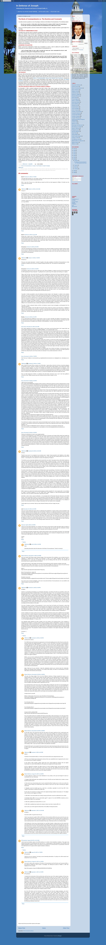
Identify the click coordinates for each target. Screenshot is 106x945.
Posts (74, 177)
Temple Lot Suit (75, 137)
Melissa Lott (74, 123)
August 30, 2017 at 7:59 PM (36, 852)
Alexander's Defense (76, 84)
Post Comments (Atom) (28, 930)
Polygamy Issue (75, 129)
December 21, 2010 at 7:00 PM (30, 356)
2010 (74, 158)
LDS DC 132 (74, 121)
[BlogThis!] (38, 164)
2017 (74, 148)
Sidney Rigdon (75, 134)
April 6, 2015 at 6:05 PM (30, 524)
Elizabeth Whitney (76, 95)
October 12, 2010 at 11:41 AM (31, 234)
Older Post (66, 928)
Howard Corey (75, 105)
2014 (74, 152)
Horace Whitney (75, 103)
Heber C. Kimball (75, 100)
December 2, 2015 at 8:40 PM (37, 752)
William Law (74, 143)
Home (44, 928)
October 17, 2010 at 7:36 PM (34, 257)
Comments (75, 180)
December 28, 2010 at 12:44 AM (34, 450)
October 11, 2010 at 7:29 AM (30, 176)
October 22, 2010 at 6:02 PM (32, 268)
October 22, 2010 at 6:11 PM (30, 316)
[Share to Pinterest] (42, 164)
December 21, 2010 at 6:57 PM (33, 326)
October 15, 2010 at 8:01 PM (32, 246)
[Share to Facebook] (41, 164)
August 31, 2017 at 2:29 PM (37, 773)
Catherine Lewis (75, 92)
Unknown (23, 524)
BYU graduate (24, 840)
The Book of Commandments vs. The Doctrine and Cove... (80, 162)
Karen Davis (23, 326)
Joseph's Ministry (75, 117)
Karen (22, 356)
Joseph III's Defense (76, 113)
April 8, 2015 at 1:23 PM (36, 544)
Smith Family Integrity (76, 136)
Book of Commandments (26, 165)
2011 (74, 157)
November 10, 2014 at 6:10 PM (30, 508)
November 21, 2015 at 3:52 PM (37, 637)
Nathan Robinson (25, 555)
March (75, 166)
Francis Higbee (75, 99)
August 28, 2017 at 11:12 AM (33, 840)
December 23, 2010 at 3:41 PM (30, 380)
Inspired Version (75, 106)
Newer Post (21, 928)
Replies (24, 542)
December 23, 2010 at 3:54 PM (30, 432)
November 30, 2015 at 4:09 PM (38, 730)
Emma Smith (74, 97)
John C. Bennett (75, 109)
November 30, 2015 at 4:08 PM (38, 674)
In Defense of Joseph (27, 5)
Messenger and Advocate (77, 125)
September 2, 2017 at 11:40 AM (37, 810)
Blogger (60, 935)
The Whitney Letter (76, 139)
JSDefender (23, 257)
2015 (74, 150)
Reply (22, 185)
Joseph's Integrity (46, 165)
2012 (74, 155)
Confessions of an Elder (75, 200)
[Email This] (37, 164)
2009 (74, 170)
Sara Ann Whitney (75, 131)
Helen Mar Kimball (76, 102)
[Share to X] (39, 164)
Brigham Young (75, 91)
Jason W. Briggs (75, 108)
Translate (81, 49)
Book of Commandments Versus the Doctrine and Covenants (48, 78)
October (76, 160)
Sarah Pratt (74, 132)
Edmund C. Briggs (76, 94)
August (76, 165)
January (76, 168)
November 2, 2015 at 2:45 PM (35, 555)
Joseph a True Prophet (37, 165)
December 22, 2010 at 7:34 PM (34, 363)
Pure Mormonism (74, 206)
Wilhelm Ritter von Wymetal (77, 140)
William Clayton (75, 142)
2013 (74, 153)
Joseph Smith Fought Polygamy (75, 202)
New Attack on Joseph (76, 126)
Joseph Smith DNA (76, 114)
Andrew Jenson (75, 86)
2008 (74, 172)
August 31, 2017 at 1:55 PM (37, 861)
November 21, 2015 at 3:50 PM (34, 587)
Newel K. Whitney (75, 128)
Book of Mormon (75, 89)
